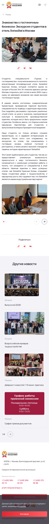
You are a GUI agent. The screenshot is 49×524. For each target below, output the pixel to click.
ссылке (22, 506)
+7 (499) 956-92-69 (23, 481)
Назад (8, 14)
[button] (36, 221)
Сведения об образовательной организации (18, 470)
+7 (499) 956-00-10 (8, 481)
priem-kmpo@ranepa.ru (12, 487)
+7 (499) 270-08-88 (38, 481)
